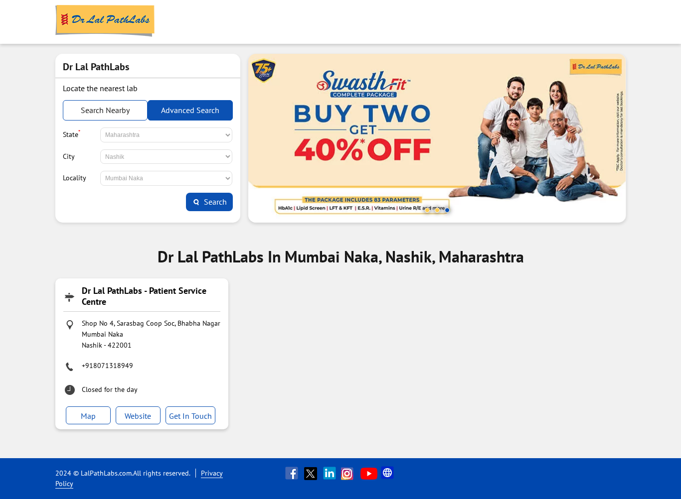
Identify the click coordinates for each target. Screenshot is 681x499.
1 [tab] (427, 210)
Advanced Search (190, 110)
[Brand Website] (388, 473)
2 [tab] (437, 210)
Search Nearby (105, 110)
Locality (74, 178)
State (71, 133)
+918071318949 (107, 365)
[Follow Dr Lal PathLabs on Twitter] (311, 473)
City (69, 156)
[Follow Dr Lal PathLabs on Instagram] (349, 473)
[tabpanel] (437, 138)
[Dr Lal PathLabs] (105, 22)
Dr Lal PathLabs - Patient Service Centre (144, 296)
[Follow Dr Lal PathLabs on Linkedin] (330, 473)
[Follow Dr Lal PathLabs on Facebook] (292, 473)
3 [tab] (447, 210)
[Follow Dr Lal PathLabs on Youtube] (369, 473)
